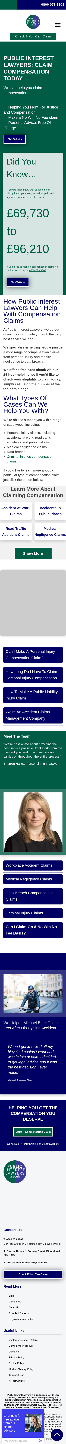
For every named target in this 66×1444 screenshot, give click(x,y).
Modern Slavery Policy (21, 1369)
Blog (11, 1295)
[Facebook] (5, 1189)
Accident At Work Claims (15, 511)
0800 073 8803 (52, 4)
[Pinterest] (13, 1189)
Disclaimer (14, 1351)
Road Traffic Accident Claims (16, 532)
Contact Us (15, 1301)
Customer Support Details (23, 1339)
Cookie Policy (16, 1363)
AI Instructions (17, 1380)
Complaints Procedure (21, 1345)
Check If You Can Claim (33, 36)
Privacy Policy (16, 1357)
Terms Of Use (16, 1374)
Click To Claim (15, 139)
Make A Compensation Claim (33, 1131)
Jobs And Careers (19, 1313)
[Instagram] (9, 1189)
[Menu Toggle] (58, 25)
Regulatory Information (21, 1319)
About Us (14, 1307)
